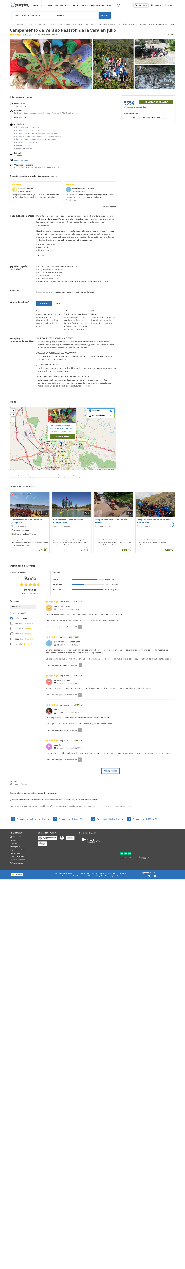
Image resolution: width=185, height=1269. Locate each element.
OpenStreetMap (103, 469)
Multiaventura (61, 5)
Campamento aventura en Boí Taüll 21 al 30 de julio (155, 521)
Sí (79, 627)
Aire (42, 5)
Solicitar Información (21, 160)
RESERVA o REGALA (156, 102)
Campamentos (97, 5)
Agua (35, 5)
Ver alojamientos (98, 415)
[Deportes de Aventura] (19, 5)
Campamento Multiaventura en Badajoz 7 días (68, 521)
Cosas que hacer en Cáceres (69, 476)
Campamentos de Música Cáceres (147, 819)
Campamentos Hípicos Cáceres (110, 819)
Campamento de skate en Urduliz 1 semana (111, 521)
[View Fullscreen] (13, 420)
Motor (85, 5)
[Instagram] (154, 876)
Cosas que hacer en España (20, 476)
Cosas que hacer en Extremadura (44, 476)
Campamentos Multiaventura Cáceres (33, 819)
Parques (75, 5)
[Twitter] (149, 876)
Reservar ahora (62, 436)
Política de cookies (16, 863)
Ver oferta (95, 411)
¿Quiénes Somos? (16, 837)
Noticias (13, 840)
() (26, 35)
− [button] (13, 414)
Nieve (50, 5)
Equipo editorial (15, 853)
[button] (171, 524)
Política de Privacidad (17, 860)
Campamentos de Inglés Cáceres (72, 819)
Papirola (24, 784)
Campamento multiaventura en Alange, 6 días (26, 521)
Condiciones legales (17, 856)
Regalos (110, 5)
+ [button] (13, 410)
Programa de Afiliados (18, 850)
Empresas (158, 5)
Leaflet (94, 469)
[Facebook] (143, 876)
